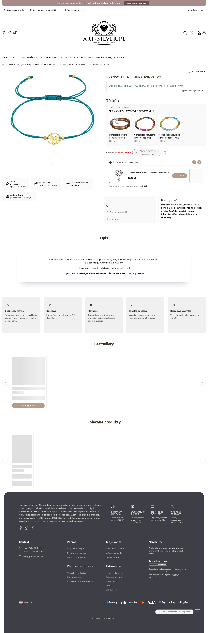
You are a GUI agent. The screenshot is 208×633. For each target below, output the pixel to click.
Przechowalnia (113, 557)
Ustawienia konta (114, 553)
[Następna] (202, 3)
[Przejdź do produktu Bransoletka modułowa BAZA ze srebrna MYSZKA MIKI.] (28, 373)
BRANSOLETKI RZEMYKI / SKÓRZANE (63, 64)
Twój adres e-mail (158, 561)
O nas (109, 585)
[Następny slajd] (199, 162)
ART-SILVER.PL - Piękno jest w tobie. (16, 64)
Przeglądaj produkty (137, 3)
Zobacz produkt (28, 405)
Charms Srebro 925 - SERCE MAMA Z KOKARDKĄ (148, 172)
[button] (165, 153)
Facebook (111, 581)
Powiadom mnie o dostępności (148, 153)
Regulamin (179, 569)
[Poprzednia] (5, 3)
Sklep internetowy (103, 618)
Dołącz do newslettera (162, 564)
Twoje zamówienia (115, 548)
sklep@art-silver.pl (196, 10)
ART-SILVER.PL (199, 71)
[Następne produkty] (203, 383)
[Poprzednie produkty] (5, 383)
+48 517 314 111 (32, 548)
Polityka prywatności (76, 553)
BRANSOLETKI (40, 64)
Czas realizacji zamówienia (80, 581)
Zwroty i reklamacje (76, 557)
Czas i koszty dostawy (77, 573)
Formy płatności (74, 577)
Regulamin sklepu (75, 548)
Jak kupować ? (113, 590)
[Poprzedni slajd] (194, 162)
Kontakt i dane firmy (115, 573)
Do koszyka (21, 483)
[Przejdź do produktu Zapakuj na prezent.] (22, 445)
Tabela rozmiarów (114, 577)
